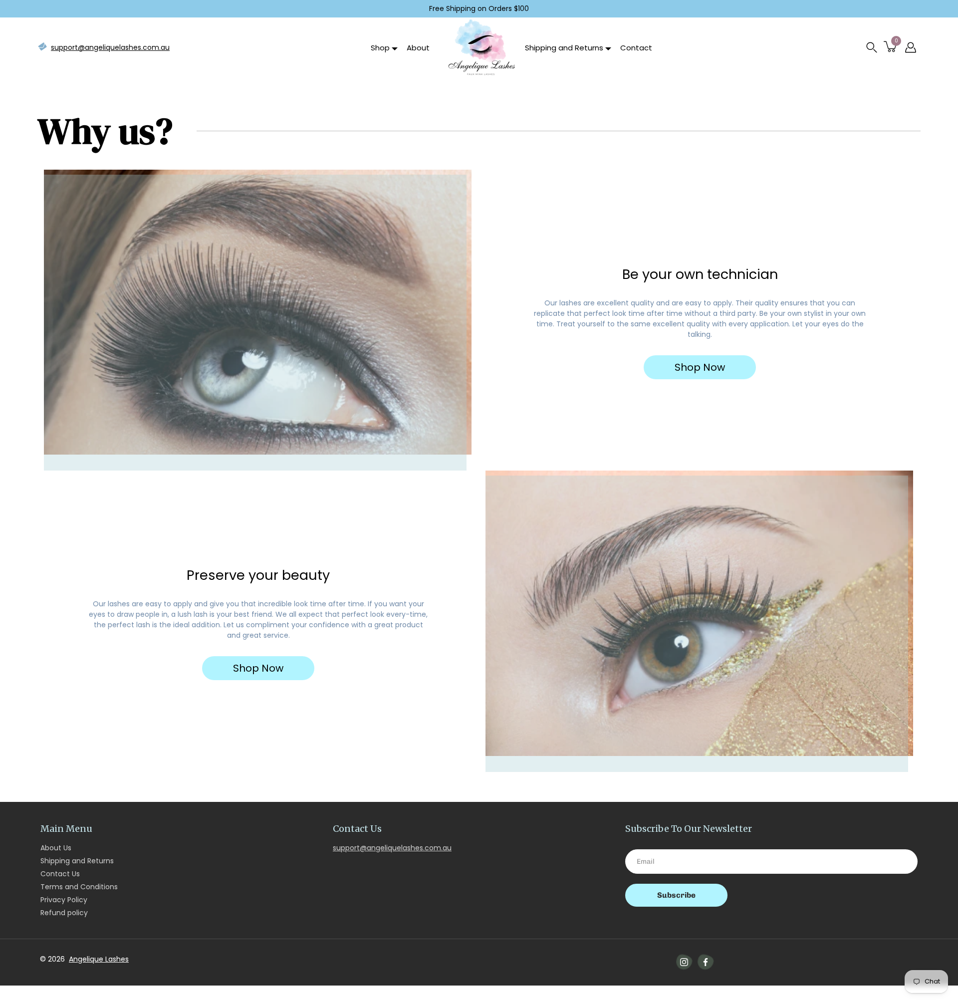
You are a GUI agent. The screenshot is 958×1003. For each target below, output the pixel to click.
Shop (380, 47)
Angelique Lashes (99, 959)
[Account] (910, 47)
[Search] (871, 47)
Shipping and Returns (564, 47)
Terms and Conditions (79, 887)
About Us (55, 848)
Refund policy (64, 913)
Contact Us (60, 874)
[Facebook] (705, 962)
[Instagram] (684, 962)
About (418, 47)
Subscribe (676, 895)
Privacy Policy (63, 900)
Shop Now (700, 367)
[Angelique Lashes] (481, 47)
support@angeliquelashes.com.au (110, 47)
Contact (636, 47)
